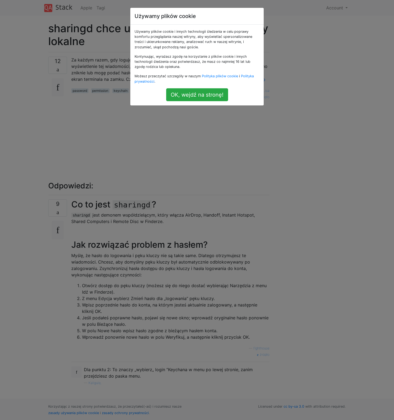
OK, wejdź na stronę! (197, 95)
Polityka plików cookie (220, 76)
